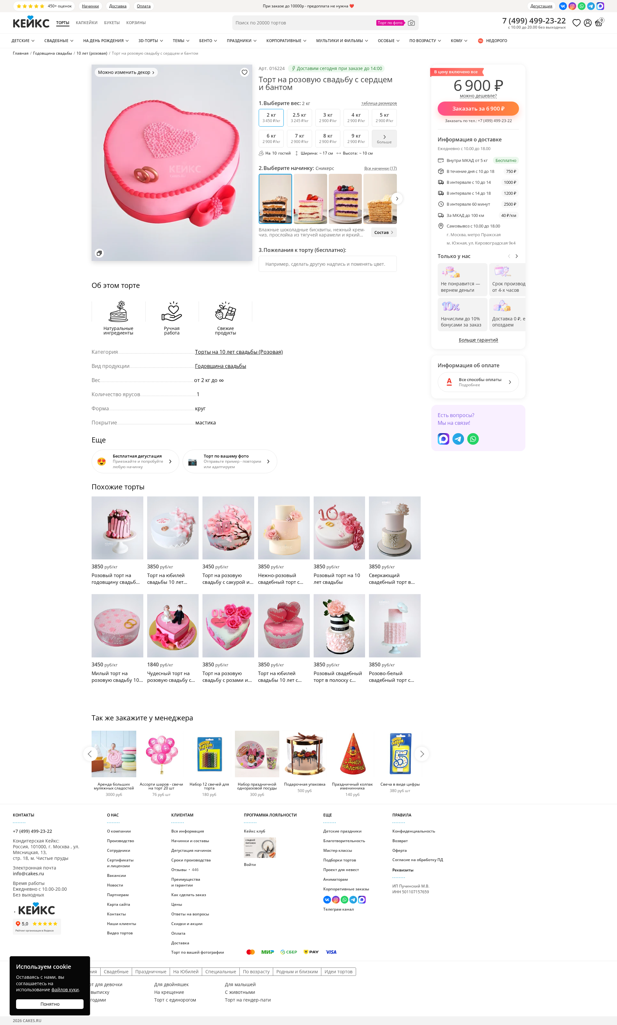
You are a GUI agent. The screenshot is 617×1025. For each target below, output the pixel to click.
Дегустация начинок (191, 850)
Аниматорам (335, 879)
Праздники (239, 40)
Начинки (90, 6)
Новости (115, 885)
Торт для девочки (103, 984)
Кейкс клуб (254, 842)
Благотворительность (344, 840)
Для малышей (240, 984)
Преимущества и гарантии (185, 882)
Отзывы (185, 869)
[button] (397, 198)
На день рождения (103, 40)
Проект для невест (341, 869)
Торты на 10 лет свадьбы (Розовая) (239, 351)
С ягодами (95, 1000)
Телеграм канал (338, 909)
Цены (176, 904)
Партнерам (118, 894)
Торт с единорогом (175, 1000)
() (534, 20)
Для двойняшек (171, 984)
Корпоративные (283, 40)
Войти (250, 864)
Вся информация (187, 831)
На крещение (169, 992)
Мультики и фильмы (339, 40)
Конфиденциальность (413, 831)
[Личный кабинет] (588, 23)
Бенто (205, 40)
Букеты (112, 23)
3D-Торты (148, 40)
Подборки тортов (339, 860)
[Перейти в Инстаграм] (572, 6)
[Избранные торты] (576, 23)
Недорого (496, 40)
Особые (386, 40)
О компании (119, 831)
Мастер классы (337, 850)
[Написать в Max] (600, 6)
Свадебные (56, 40)
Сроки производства (191, 860)
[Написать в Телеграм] (591, 6)
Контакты (116, 914)
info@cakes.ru (28, 873)
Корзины (136, 23)
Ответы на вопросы (190, 914)
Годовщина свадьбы (220, 366)
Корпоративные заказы (346, 889)
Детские (21, 40)
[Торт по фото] (396, 22)
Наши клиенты (121, 923)
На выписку (96, 992)
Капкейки (87, 23)
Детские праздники (342, 831)
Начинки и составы (190, 840)
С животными (240, 992)
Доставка (118, 6)
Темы (178, 40)
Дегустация (541, 6)
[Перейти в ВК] (563, 6)
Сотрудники (118, 850)
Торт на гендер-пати (248, 1000)
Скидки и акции (186, 923)
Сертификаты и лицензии (120, 863)
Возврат (400, 840)
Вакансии (116, 875)
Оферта (399, 850)
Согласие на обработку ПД (417, 859)
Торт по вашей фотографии (197, 952)
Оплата (144, 6)
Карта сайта (118, 904)
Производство (120, 840)
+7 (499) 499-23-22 (495, 120)
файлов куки (65, 989)
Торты (62, 23)
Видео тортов (120, 933)
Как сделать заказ (188, 894)
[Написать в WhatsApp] (582, 6)
